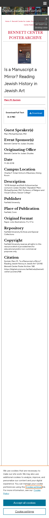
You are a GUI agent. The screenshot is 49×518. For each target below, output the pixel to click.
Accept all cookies (24, 502)
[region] (24, 492)
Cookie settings (34, 487)
